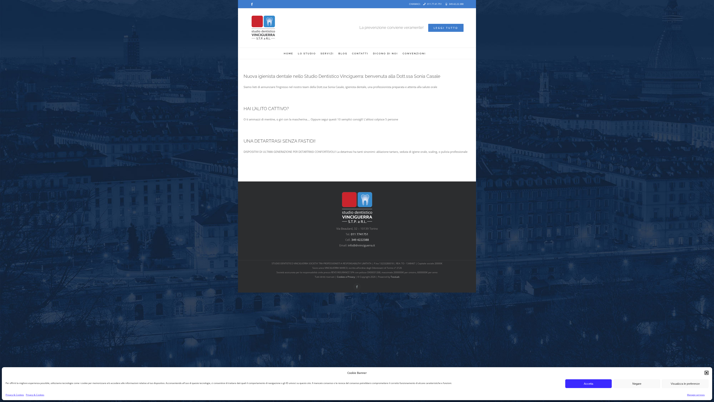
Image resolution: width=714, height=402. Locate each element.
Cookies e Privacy (346, 276)
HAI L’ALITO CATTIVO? (266, 108)
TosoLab (395, 276)
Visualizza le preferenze (685, 383)
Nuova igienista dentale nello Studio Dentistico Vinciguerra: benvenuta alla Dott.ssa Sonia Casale (342, 76)
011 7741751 (359, 234)
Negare (636, 383)
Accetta (588, 383)
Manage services (696, 394)
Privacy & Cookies (15, 394)
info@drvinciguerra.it (361, 245)
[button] (706, 373)
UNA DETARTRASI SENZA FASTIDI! (280, 141)
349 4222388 (360, 240)
